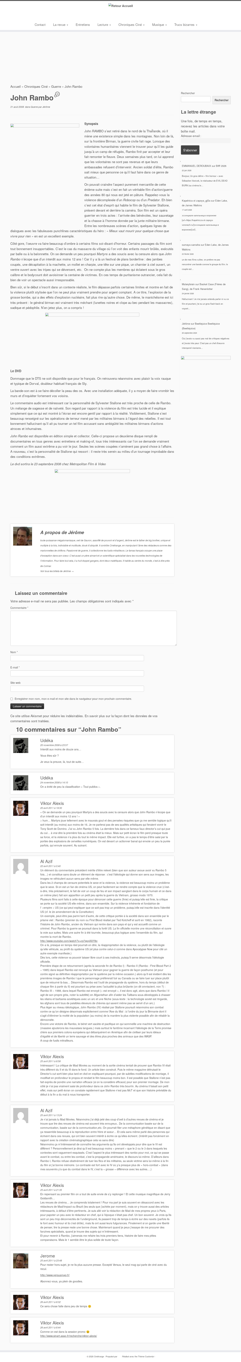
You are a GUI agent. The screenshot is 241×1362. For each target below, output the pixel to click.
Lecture (103, 24)
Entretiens (83, 24)
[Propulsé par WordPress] (119, 1355)
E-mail (15, 667)
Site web (15, 682)
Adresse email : (191, 136)
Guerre (56, 86)
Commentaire (19, 608)
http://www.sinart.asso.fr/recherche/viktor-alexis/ (68, 1336)
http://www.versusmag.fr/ (55, 1275)
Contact (40, 24)
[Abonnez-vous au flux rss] (37, 16)
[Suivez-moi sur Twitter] (43, 16)
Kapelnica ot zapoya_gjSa (196, 200)
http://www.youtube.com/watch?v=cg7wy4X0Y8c (69, 941)
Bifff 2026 (221, 166)
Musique (158, 24)
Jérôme (46, 106)
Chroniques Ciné (130, 24)
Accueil (15, 86)
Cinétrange (99, 1356)
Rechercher (188, 93)
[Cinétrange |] (120, 5)
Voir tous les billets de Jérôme (57, 571)
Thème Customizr (146, 1356)
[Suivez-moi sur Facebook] (49, 16)
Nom (14, 652)
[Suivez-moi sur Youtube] (54, 16)
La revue (59, 24)
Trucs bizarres (184, 24)
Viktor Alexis (52, 803)
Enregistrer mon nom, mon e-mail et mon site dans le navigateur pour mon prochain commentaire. (73, 699)
